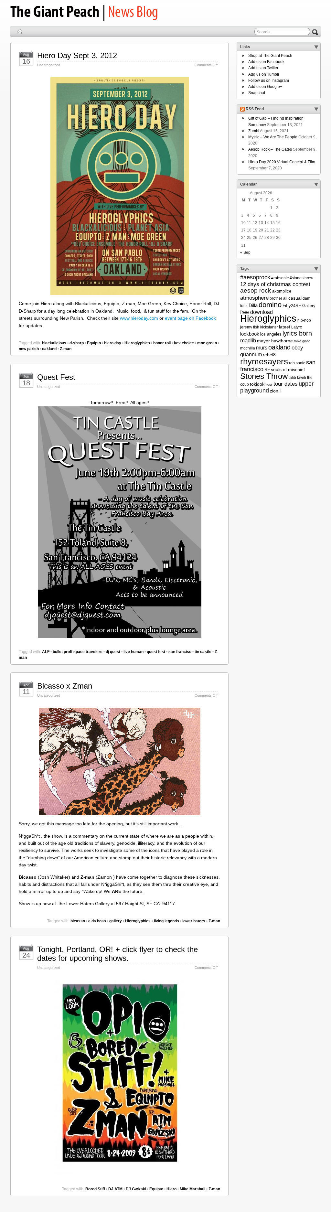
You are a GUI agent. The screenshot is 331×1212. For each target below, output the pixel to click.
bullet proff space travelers (77, 651)
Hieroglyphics (137, 343)
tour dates (285, 384)
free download (256, 312)
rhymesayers (264, 361)
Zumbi (253, 131)
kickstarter (269, 327)
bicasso (77, 921)
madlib (248, 341)
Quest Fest (56, 377)
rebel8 (269, 354)
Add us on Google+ (265, 86)
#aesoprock (255, 277)
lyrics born (297, 333)
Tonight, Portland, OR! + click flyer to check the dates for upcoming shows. (117, 953)
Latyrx (296, 327)
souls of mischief (288, 369)
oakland (49, 349)
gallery (115, 921)
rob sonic (297, 363)
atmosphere (254, 298)
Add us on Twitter (263, 68)
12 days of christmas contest (275, 284)
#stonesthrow (301, 278)
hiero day (112, 343)
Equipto (94, 343)
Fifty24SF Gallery (299, 305)
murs (261, 347)
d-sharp (76, 343)
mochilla (247, 348)
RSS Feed (255, 109)
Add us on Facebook (266, 61)
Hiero (171, 1189)
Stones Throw (264, 376)
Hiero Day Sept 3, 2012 (77, 55)
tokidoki (257, 384)
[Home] (20, 31)
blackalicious (54, 343)
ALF (45, 651)
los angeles (271, 334)
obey (297, 348)
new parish (29, 349)
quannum (251, 354)
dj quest (113, 651)
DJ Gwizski (136, 1189)
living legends (166, 921)
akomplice (281, 291)
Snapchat (256, 93)
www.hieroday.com (139, 318)
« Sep (245, 252)
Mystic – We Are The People (272, 137)
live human (133, 651)
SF (267, 369)
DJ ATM (115, 1189)
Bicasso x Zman (64, 685)
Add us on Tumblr (263, 74)
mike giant (302, 341)
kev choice (184, 343)
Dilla (253, 305)
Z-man (65, 349)
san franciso (179, 651)
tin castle (203, 651)
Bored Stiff (95, 1189)
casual (295, 298)
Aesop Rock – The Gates (270, 149)
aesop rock (255, 290)
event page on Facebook (190, 318)
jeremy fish (249, 327)
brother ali (278, 298)
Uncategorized (48, 65)
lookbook (249, 334)
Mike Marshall (192, 1189)
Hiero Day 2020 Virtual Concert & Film (281, 162)
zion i (275, 390)
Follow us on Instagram (268, 80)
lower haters (193, 921)
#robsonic (280, 278)
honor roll (162, 343)
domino (270, 305)
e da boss (97, 921)
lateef (284, 326)
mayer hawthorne (275, 340)
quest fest (156, 651)
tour (269, 384)
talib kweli (297, 378)
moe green (207, 343)
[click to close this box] (316, 47)
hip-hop (304, 320)
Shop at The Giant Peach (270, 55)
